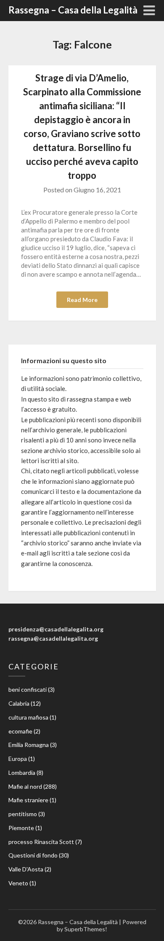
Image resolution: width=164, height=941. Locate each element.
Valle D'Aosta (25, 869)
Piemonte (21, 827)
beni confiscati (27, 689)
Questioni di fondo (33, 855)
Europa (17, 758)
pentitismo (22, 813)
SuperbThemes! (85, 929)
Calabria (18, 703)
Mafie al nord (25, 786)
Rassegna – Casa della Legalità (73, 10)
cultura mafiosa (28, 717)
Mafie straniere (28, 799)
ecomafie (20, 731)
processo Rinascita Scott (41, 841)
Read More (82, 299)
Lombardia (21, 772)
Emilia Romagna (28, 744)
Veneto (18, 883)
